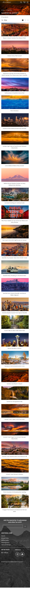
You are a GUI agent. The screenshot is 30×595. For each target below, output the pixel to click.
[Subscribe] (25, 526)
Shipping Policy (5, 542)
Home (2, 10)
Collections (9, 10)
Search (3, 536)
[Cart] (24, 2)
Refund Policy (5, 538)
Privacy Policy (5, 540)
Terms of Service (6, 544)
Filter (5, 20)
